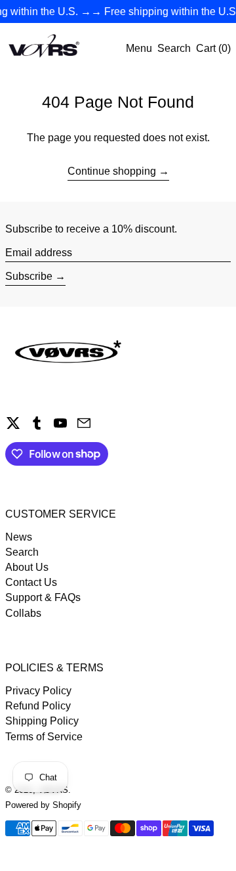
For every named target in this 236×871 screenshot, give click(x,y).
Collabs (23, 613)
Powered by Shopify (43, 805)
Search (22, 552)
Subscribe (28, 276)
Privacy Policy (38, 690)
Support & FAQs (43, 597)
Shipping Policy (42, 720)
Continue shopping (112, 171)
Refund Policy (38, 705)
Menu (139, 48)
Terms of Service (44, 736)
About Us (27, 567)
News (18, 537)
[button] (174, 48)
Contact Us (31, 582)
